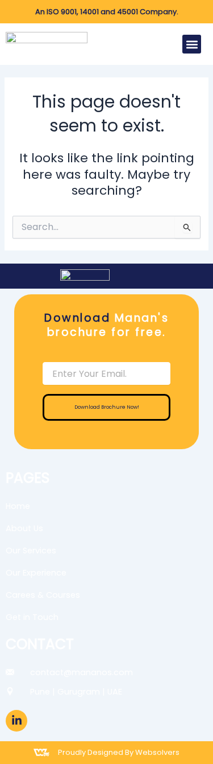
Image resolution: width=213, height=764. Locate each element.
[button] (191, 44)
